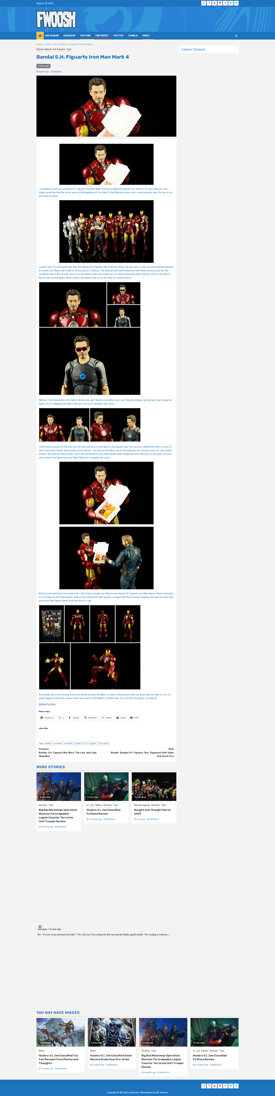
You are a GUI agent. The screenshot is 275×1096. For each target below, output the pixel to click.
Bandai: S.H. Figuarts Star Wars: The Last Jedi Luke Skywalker (68, 753)
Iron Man (58, 743)
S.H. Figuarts (59, 49)
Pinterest (102, 35)
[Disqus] (106, 877)
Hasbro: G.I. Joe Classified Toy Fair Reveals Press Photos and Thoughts (58, 1059)
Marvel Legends (142, 805)
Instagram (52, 35)
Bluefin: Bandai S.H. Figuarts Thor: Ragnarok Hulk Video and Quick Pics (142, 753)
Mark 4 (79, 743)
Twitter (118, 35)
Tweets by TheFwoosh (193, 49)
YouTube (85, 35)
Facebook (69, 35)
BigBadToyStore (47, 704)
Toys (69, 49)
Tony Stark (103, 743)
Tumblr (133, 35)
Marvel (48, 49)
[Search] (236, 36)
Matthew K (62, 827)
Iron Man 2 (69, 743)
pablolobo (57, 72)
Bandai (39, 49)
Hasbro (98, 805)
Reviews (43, 805)
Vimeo (145, 35)
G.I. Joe (90, 805)
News (41, 1050)
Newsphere (147, 1092)
